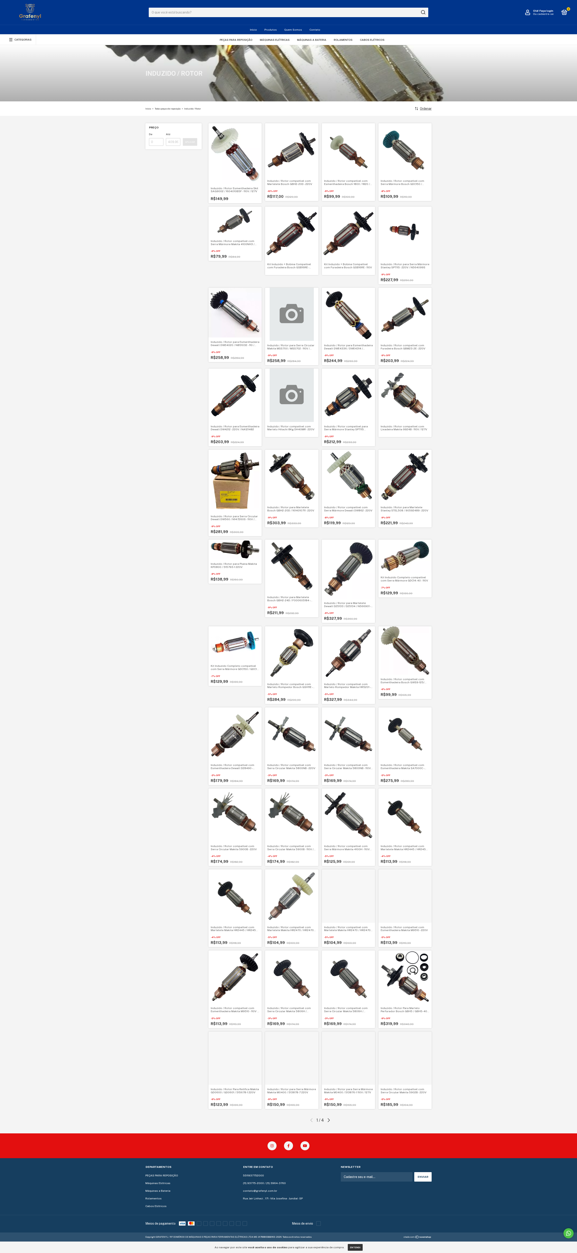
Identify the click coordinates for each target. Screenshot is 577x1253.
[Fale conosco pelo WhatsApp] (568, 1233)
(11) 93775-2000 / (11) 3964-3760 (264, 1183)
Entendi (355, 1247)
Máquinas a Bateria (311, 39)
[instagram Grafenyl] (272, 1145)
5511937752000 (253, 1175)
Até (168, 134)
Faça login (546, 10)
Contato (314, 29)
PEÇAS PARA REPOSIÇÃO (236, 39)
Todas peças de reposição (168, 108)
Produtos (270, 29)
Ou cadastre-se (543, 14)
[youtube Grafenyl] (304, 1145)
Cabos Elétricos (372, 39)
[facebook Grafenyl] (288, 1145)
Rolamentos (343, 39)
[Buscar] (423, 12)
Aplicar (190, 142)
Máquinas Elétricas (275, 39)
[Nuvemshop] (417, 1237)
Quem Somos (293, 29)
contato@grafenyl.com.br (260, 1190)
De (150, 134)
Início (253, 29)
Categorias (23, 39)
